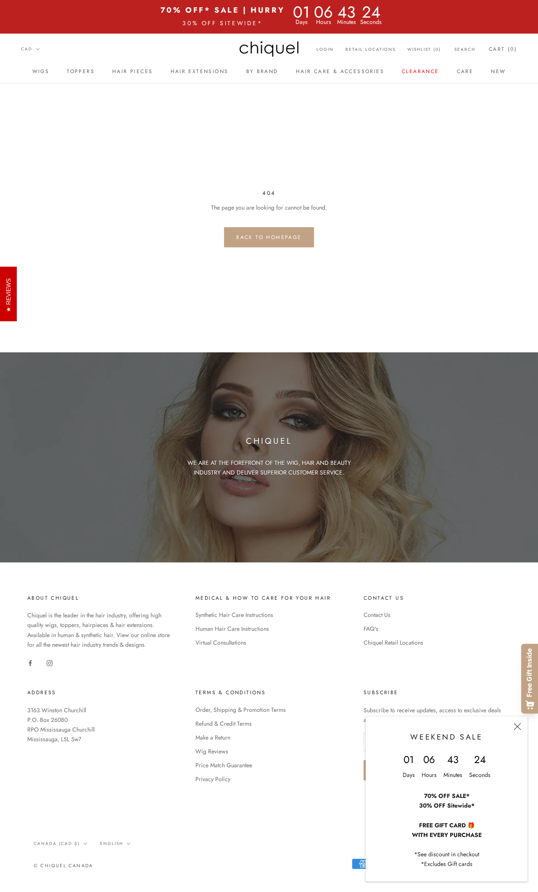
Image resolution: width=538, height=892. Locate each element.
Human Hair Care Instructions (232, 628)
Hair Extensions (200, 71)
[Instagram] (50, 663)
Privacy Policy (212, 779)
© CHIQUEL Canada (63, 865)
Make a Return (212, 737)
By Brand (262, 71)
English (111, 843)
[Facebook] (30, 663)
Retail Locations (370, 49)
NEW (498, 71)
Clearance (420, 71)
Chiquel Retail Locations (393, 642)
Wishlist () (424, 49)
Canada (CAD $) (57, 843)
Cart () (503, 49)
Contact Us (377, 615)
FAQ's (371, 628)
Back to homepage (268, 237)
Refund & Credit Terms (223, 723)
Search (464, 49)
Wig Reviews (211, 751)
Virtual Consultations (220, 642)
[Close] (517, 726)
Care (465, 71)
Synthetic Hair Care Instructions (234, 615)
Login (325, 49)
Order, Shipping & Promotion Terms (240, 710)
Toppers (81, 71)
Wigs (41, 71)
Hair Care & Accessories (340, 71)
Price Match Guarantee (223, 765)
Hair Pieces (132, 71)
